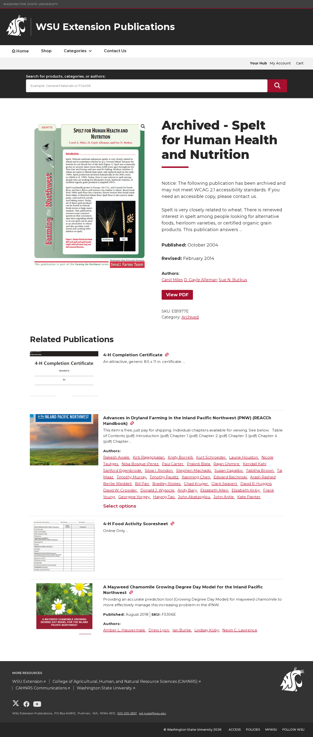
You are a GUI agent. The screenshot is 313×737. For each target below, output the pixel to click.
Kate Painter (249, 496)
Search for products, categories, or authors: (65, 76)
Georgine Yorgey (134, 496)
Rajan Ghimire (226, 463)
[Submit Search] (277, 85)
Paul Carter (173, 463)
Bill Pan (142, 483)
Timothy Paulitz (164, 477)
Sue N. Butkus (233, 279)
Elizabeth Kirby (246, 490)
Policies (253, 729)
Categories (75, 51)
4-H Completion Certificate (132, 354)
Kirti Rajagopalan (149, 457)
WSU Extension (27, 681)
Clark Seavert (225, 483)
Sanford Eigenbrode (122, 470)
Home (22, 51)
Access (235, 729)
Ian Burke (182, 630)
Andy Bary (188, 490)
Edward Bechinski (230, 477)
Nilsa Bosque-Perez (140, 463)
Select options (119, 506)
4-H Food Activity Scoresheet (135, 523)
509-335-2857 (127, 713)
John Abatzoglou (194, 496)
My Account (280, 63)
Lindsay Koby (207, 630)
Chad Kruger (196, 483)
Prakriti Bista (199, 463)
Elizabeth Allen (214, 490)
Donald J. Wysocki (157, 490)
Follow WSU (293, 729)
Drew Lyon (159, 630)
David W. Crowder (120, 490)
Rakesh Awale (116, 457)
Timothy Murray (132, 477)
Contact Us (115, 51)
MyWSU (271, 729)
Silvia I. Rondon (159, 470)
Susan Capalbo (229, 470)
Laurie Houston (244, 457)
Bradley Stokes (166, 483)
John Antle (224, 496)
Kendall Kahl (254, 463)
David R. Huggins (256, 483)
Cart (299, 63)
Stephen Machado (194, 470)
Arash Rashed (263, 477)
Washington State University (30, 4)
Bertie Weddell (118, 483)
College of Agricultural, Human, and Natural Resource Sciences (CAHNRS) (125, 681)
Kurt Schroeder (211, 457)
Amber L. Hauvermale (124, 630)
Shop (46, 51)
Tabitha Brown (260, 470)
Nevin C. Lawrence (239, 630)
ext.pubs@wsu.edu (152, 713)
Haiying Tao (164, 496)
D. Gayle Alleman (200, 279)
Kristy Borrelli (181, 457)
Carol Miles (172, 279)
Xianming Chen (196, 477)
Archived (190, 317)
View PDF (177, 294)
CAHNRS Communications (41, 688)
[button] (143, 126)
